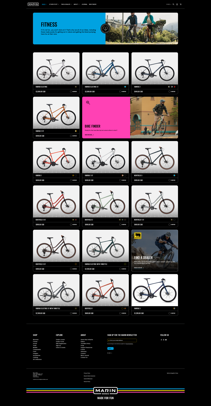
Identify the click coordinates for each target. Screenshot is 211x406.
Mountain (35, 339)
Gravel (35, 343)
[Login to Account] (177, 4)
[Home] (33, 4)
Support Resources (86, 347)
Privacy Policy (87, 373)
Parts (34, 351)
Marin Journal (85, 355)
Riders (83, 341)
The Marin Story (85, 343)
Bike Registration (61, 343)
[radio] (76, 87)
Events (83, 349)
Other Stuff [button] (53, 4)
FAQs (82, 345)
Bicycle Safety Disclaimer (89, 376)
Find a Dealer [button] (65, 4)
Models (35, 347)
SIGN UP (109, 348)
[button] (181, 4)
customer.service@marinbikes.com (40, 379)
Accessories (36, 355)
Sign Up (58, 345)
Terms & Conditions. (129, 343)
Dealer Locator (60, 339)
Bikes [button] (43, 4)
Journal (84, 4)
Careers (83, 353)
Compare (74, 91)
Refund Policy (87, 381)
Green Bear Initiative (87, 339)
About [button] (76, 4)
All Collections (37, 359)
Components (37, 349)
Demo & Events (60, 347)
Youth (34, 345)
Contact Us (84, 357)
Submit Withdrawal (88, 378)
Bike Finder (92, 4)
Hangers (35, 353)
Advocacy (83, 351)
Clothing (35, 357)
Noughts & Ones (174, 373)
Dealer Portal (60, 341)
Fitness (35, 341)
